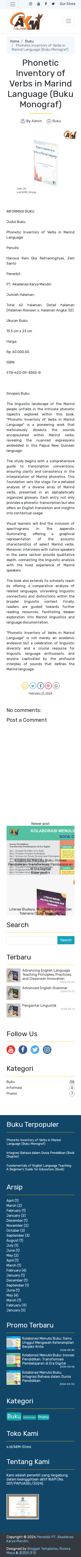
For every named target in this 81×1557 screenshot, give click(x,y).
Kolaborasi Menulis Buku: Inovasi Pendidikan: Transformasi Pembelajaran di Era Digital (40, 864)
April (10, 1201)
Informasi (14, 1088)
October (12, 1230)
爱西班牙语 (27, 1553)
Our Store (67, 4)
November (14, 1225)
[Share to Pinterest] (48, 685)
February (13, 1210)
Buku (29, 41)
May (9, 1255)
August (12, 1240)
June (10, 1250)
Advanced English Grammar (44, 988)
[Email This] (25, 685)
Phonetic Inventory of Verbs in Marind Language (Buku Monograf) (33, 1142)
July (10, 1245)
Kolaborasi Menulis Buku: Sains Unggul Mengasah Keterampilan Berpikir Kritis (48, 1342)
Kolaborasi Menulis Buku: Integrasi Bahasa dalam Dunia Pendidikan (46, 1376)
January (13, 1215)
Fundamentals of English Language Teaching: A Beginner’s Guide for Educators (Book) (39, 1167)
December (14, 1220)
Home (14, 41)
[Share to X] (32, 685)
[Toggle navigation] (13, 4)
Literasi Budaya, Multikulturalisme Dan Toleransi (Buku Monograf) (40, 911)
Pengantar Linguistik (39, 1005)
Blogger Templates (42, 1549)
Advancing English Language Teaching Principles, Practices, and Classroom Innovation (47, 974)
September (15, 1235)
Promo (11, 1093)
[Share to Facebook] (40, 685)
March (11, 1206)
